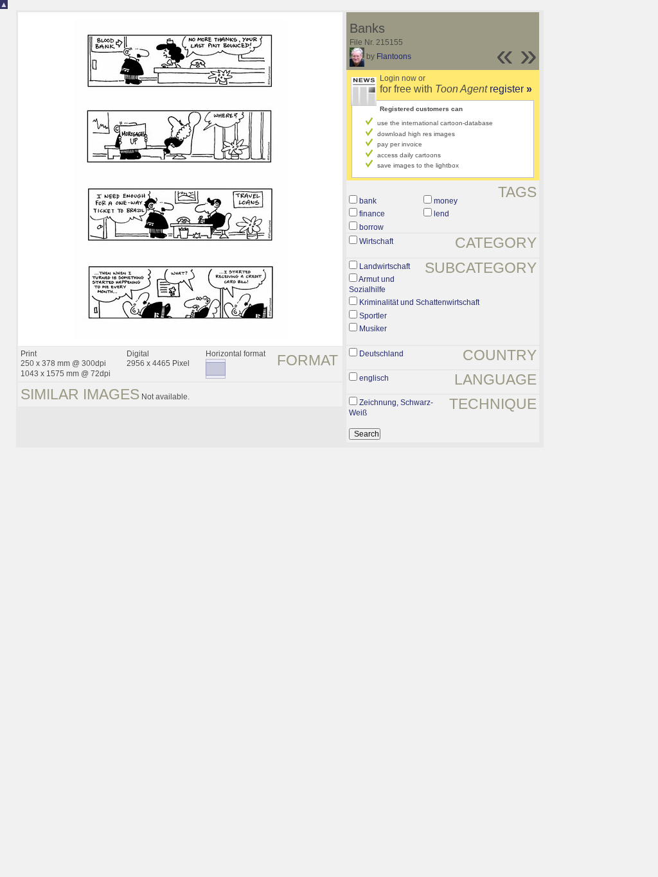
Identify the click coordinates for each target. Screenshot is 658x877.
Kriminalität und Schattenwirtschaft (419, 302)
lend (441, 213)
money (446, 200)
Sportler (373, 315)
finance (372, 213)
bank (368, 200)
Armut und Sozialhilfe (372, 284)
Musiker (373, 328)
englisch (374, 378)
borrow (371, 227)
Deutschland (381, 353)
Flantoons (394, 56)
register (511, 88)
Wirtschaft (376, 241)
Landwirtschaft (384, 266)
